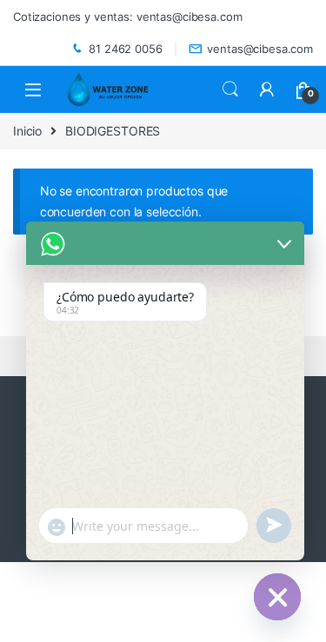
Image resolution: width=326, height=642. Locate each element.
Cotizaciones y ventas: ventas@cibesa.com (127, 16)
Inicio (27, 130)
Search (230, 89)
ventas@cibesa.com (260, 49)
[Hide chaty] (277, 596)
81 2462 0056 (125, 49)
